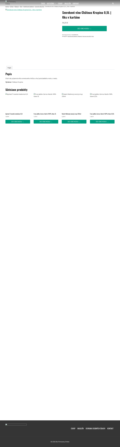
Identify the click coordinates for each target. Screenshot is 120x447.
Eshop (60, 3)
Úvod (43, 3)
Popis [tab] (9, 68)
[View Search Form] (113, 3)
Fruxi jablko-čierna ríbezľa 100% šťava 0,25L (102, 114)
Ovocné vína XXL (86, 36)
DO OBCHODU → (84, 28)
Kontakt (76, 3)
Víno (92, 36)
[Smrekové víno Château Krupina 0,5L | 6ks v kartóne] (25, 36)
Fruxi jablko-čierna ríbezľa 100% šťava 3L (45, 114)
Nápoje (80, 36)
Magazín (68, 3)
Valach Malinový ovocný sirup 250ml (71, 114)
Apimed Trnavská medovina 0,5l (13, 114)
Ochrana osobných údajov (95, 428)
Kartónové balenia (73, 36)
